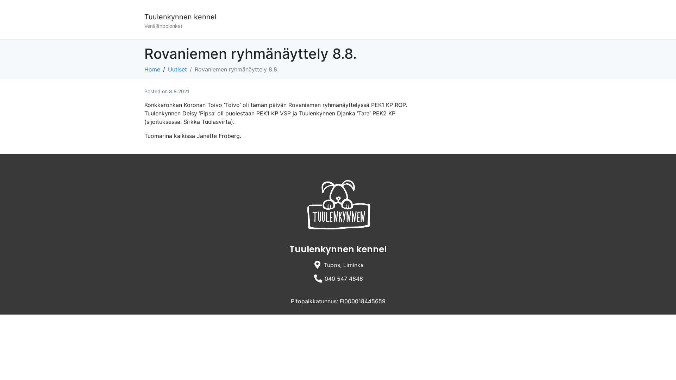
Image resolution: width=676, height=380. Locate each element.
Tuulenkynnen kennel (180, 17)
